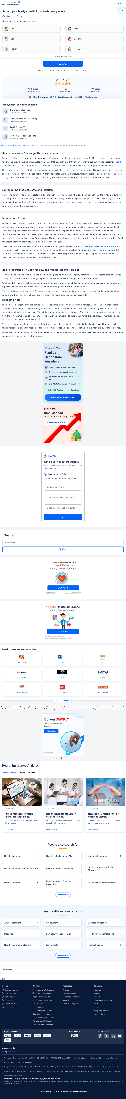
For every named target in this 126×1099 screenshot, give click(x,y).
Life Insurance (10, 993)
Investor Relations (101, 1014)
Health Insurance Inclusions (101, 934)
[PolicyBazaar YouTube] (120, 1036)
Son (12, 39)
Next (63, 517)
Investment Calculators (45, 990)
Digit (62, 677)
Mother (77, 49)
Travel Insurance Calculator (43, 1017)
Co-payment (52, 923)
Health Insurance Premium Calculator (58, 882)
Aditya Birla (22, 662)
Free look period (95, 945)
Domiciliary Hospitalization (58, 934)
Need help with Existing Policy (63, 478)
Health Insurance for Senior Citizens (101, 868)
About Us (97, 990)
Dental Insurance (12, 882)
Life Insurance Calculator (42, 1011)
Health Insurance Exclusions (17, 945)
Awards (66, 1000)
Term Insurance (11, 997)
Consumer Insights (70, 1004)
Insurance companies (71, 997)
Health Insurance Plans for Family (20, 868)
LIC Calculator (38, 1007)
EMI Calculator (38, 1004)
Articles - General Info (29, 145)
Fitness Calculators (43, 993)
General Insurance (12, 990)
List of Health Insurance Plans (60, 856)
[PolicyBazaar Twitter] (106, 1036)
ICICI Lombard (103, 692)
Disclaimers (7, 969)
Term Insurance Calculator (43, 1000)
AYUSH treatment (12, 923)
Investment (9, 1000)
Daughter (78, 39)
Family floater (52, 945)
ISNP (96, 1004)
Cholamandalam (21, 677)
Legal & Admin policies (103, 1000)
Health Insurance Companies (59, 868)
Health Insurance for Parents (101, 882)
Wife (76, 28)
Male (8, 16)
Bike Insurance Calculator (42, 1024)
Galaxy (102, 677)
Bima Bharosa (12, 1052)
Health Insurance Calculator (43, 1014)
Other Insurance (11, 1007)
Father (14, 49)
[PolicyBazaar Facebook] (100, 1036)
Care (102, 662)
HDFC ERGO (62, 692)
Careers (97, 997)
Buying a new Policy (58, 474)
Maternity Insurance (97, 856)
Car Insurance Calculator (42, 1021)
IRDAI (4, 1052)
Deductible (9, 934)
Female (20, 16)
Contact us (98, 1007)
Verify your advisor (101, 1011)
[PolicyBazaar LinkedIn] (113, 1036)
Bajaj (62, 662)
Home (3, 145)
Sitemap (97, 993)
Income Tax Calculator (41, 997)
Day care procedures (97, 923)
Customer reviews (70, 993)
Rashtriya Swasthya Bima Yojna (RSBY (102, 246)
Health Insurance (14, 145)
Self (12, 28)
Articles (66, 990)
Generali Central (21, 692)
